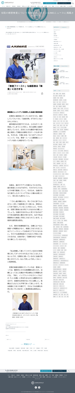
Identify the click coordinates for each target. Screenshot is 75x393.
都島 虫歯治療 (62, 218)
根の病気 (63, 116)
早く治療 (64, 157)
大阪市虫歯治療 (55, 243)
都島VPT (54, 277)
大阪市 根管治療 (64, 190)
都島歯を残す (61, 256)
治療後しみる (55, 133)
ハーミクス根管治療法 (63, 292)
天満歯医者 (55, 201)
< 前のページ (9, 339)
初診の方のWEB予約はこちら (64, 3)
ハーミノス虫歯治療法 (62, 131)
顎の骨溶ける (61, 212)
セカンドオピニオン (61, 148)
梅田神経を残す (63, 237)
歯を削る (60, 100)
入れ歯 (62, 108)
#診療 (45, 348)
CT (57, 296)
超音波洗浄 (55, 188)
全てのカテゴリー (57, 30)
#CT (34, 348)
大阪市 (54, 180)
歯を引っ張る (55, 140)
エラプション (65, 138)
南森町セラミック (56, 292)
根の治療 (65, 114)
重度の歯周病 (61, 159)
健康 (62, 294)
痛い (60, 102)
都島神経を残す (55, 241)
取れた (54, 102)
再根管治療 (55, 178)
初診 (56, 106)
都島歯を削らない (56, 262)
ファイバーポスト (56, 245)
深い (64, 121)
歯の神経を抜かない (56, 184)
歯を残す (66, 110)
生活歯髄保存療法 (64, 188)
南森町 (66, 224)
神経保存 (62, 224)
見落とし (54, 125)
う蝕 (62, 220)
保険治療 (60, 106)
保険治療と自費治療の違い (57, 269)
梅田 (61, 226)
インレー (63, 152)
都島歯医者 (55, 205)
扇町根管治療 (61, 229)
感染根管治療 (65, 178)
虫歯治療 (54, 97)
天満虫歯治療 (65, 205)
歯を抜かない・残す (57, 47)
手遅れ (54, 163)
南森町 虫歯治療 (56, 218)
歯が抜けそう (61, 114)
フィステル (55, 182)
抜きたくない (66, 165)
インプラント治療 (57, 51)
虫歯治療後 (58, 163)
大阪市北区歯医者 (56, 203)
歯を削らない (66, 150)
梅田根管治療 (55, 231)
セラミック (61, 119)
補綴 (62, 250)
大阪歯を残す (55, 254)
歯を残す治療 (60, 169)
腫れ (60, 116)
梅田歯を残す (55, 271)
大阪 (64, 125)
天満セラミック (61, 286)
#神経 (14, 350)
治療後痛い (60, 133)
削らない (54, 129)
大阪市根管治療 (65, 226)
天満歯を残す (55, 256)
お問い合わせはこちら (50, 3)
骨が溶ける (55, 146)
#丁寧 (42, 348)
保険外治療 (64, 269)
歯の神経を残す (55, 100)
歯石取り (58, 110)
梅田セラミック (61, 290)
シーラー (54, 250)
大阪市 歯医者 (61, 199)
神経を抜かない (55, 165)
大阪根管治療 (61, 231)
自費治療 (64, 106)
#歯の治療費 (11, 348)
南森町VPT (55, 275)
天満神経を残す (55, 239)
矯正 (60, 138)
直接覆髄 (58, 186)
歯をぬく (54, 135)
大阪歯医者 (61, 209)
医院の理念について (57, 41)
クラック (54, 220)
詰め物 (65, 119)
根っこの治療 (55, 95)
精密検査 (57, 138)
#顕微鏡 (38, 348)
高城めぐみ (55, 169)
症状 (64, 294)
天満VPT (59, 275)
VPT (64, 184)
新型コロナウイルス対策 (58, 59)
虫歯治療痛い (66, 129)
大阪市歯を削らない (56, 260)
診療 (67, 296)
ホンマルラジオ (63, 167)
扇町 (60, 93)
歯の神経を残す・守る (58, 45)
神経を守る (55, 171)
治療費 (62, 135)
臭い (65, 163)
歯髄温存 (65, 220)
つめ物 (58, 108)
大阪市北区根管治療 (56, 224)
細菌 (58, 248)
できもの (54, 116)
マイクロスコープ (56, 112)
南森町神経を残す (62, 239)
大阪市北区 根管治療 (62, 193)
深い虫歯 (61, 129)
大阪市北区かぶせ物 (56, 281)
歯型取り (63, 104)
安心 (62, 296)
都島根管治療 (66, 229)
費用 (65, 135)
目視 (66, 121)
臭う (57, 102)
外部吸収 (60, 180)
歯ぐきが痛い (66, 159)
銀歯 (58, 129)
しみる (62, 163)
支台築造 (54, 267)
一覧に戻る (28, 339)
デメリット (64, 140)
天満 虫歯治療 (55, 214)
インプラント (56, 37)
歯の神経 (61, 97)
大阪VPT (60, 271)
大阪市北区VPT (55, 273)
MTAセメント (55, 190)
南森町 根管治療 (60, 222)
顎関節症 (54, 252)
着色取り (54, 127)
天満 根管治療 (55, 195)
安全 (54, 106)
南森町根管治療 (62, 262)
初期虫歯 (58, 161)
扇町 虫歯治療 (61, 214)
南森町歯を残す (55, 258)
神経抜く (56, 119)
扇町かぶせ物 (63, 281)
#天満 (31, 348)
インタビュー (66, 197)
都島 (54, 226)
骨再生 (59, 188)
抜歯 (64, 133)
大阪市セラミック (56, 288)
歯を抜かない (62, 112)
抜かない (58, 135)
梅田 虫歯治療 (61, 216)
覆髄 (61, 184)
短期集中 (65, 155)
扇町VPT (64, 273)
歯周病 (55, 34)
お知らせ (7, 335)
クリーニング (66, 108)
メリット (60, 140)
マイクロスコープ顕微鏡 (57, 233)
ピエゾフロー (55, 264)
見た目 (54, 155)
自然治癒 (62, 161)
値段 (58, 125)
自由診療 (54, 108)
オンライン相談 (60, 150)
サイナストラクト (61, 176)
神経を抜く (60, 144)
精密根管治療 (60, 178)
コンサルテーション (57, 55)
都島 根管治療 (55, 212)
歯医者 (57, 93)
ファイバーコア (64, 243)
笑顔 (57, 155)
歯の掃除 (54, 110)
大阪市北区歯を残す (62, 254)
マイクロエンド (61, 264)
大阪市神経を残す (64, 235)
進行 (65, 161)
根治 (54, 142)
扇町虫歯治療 (66, 207)
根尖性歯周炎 (63, 248)
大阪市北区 (57, 226)
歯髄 (54, 167)
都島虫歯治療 (61, 207)
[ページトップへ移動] (68, 371)
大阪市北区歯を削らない (64, 260)
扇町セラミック (55, 290)
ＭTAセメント (63, 186)
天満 (54, 93)
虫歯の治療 (56, 43)
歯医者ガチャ (65, 169)
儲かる (61, 125)
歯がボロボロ (55, 114)
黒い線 (60, 190)
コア (60, 243)
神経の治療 (60, 95)
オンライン (55, 150)
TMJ (58, 252)
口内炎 (63, 174)
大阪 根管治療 (60, 197)
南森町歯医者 (60, 205)
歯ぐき (67, 142)
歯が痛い (59, 146)
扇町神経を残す (64, 275)
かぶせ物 (55, 53)
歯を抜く (65, 231)
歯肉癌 (56, 176)
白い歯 (67, 152)
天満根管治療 (55, 229)
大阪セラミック (55, 286)
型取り (67, 104)
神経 (58, 97)
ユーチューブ (58, 123)
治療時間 (58, 267)
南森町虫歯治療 (55, 209)
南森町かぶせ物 (55, 284)
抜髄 (57, 180)
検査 (54, 138)
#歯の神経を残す (25, 350)
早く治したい (60, 157)
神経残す (54, 222)
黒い (61, 121)
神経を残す (55, 148)
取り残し (54, 121)
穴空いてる (66, 123)
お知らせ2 (56, 60)
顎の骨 (64, 144)
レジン (58, 127)
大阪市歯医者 (66, 209)
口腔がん (66, 174)
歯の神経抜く (60, 182)
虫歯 (54, 32)
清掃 (66, 125)
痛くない (62, 110)
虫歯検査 (54, 104)
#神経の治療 (40, 350)
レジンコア (66, 264)
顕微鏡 (54, 296)
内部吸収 (64, 180)
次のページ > (47, 339)
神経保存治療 (59, 277)
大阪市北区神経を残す (56, 237)
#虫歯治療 (10, 350)
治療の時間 (61, 165)
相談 (59, 296)
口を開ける (61, 155)
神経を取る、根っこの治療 (59, 49)
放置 (66, 116)
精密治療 (63, 146)
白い (65, 171)
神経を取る (55, 197)
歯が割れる (55, 248)
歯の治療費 (59, 104)
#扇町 (27, 348)
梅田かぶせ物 (61, 284)
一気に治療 (55, 157)
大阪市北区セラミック (63, 288)
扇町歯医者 (59, 201)
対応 (67, 294)
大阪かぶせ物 (65, 277)
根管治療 (55, 35)
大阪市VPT (64, 271)
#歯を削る (46, 350)
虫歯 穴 (54, 152)
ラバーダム (57, 167)
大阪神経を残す (61, 241)
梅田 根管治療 (55, 193)
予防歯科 (55, 39)
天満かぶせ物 (55, 279)
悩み (59, 294)
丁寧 (65, 296)
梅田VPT (60, 273)
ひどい (58, 121)
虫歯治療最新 (55, 131)
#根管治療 (23, 348)
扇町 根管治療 (61, 195)
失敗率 (60, 142)
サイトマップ (37, 378)
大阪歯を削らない (62, 258)
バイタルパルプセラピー (57, 235)
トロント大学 (62, 203)
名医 (54, 123)
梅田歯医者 (64, 201)
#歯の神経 (19, 350)
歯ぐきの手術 (55, 159)
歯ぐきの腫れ (55, 144)
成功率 (57, 142)
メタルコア (61, 245)
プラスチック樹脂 (63, 127)
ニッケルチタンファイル (57, 174)
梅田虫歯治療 (55, 207)
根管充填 (58, 250)
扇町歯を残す (55, 294)
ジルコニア (59, 152)
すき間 (65, 250)
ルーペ (54, 161)
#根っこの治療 (33, 350)
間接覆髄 (54, 186)
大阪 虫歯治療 (55, 216)
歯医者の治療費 (55, 199)
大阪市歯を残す (62, 252)
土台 (65, 245)
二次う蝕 (58, 220)
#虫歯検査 (17, 348)
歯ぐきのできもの (60, 171)
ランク (62, 123)
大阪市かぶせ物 (61, 279)
